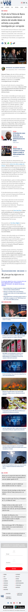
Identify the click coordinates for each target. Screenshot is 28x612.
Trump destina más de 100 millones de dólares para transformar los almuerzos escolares (14, 411)
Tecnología (18, 585)
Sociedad (5, 11)
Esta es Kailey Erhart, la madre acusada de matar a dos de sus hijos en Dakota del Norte (15, 289)
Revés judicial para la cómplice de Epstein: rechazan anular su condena (14, 319)
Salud (21, 7)
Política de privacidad (20, 594)
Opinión (5, 587)
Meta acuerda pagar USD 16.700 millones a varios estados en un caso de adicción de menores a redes (12, 527)
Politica (16, 7)
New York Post (17, 210)
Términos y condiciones (8, 598)
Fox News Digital (15, 223)
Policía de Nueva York (9, 271)
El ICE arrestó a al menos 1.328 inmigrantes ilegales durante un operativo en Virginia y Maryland (14, 336)
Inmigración (18, 581)
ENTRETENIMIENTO (20, 583)
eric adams (20, 271)
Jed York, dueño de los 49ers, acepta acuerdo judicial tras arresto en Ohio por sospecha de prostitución (14, 429)
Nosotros (6, 589)
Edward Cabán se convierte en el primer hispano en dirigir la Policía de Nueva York (19, 151)
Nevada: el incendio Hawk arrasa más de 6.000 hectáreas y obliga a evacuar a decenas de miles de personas (14, 393)
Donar (2, 7)
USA (12, 7)
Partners (18, 587)
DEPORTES (6, 585)
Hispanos (7, 7)
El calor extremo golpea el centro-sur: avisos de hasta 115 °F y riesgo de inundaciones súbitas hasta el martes (14, 466)
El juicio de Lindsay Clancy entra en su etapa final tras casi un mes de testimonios (14, 374)
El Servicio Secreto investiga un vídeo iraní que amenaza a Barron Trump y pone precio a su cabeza (13, 492)
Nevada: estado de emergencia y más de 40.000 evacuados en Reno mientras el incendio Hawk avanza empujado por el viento (14, 447)
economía (6, 581)
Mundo (26, 7)
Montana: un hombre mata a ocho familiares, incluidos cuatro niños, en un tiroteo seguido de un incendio (15, 293)
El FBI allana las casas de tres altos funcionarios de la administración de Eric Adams (19, 137)
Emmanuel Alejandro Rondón (15, 67)
